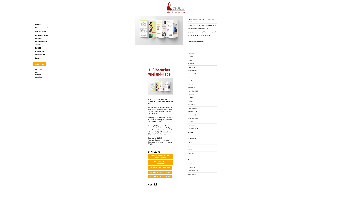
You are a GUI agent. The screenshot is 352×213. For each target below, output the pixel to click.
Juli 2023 (190, 122)
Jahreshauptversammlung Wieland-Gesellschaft (202, 32)
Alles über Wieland (40, 31)
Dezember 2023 (192, 108)
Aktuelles (38, 45)
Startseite (38, 25)
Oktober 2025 (192, 74)
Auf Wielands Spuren (41, 35)
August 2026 (191, 53)
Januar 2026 (191, 67)
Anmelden (191, 164)
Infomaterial (38, 70)
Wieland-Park (39, 38)
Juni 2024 (190, 98)
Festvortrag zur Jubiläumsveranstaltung (199, 35)
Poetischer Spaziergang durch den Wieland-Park (202, 25)
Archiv (189, 146)
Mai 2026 (190, 60)
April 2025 (191, 81)
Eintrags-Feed (192, 167)
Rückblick (38, 48)
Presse (190, 149)
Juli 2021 (190, 132)
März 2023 (191, 125)
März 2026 (191, 63)
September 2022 (193, 128)
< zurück (152, 184)
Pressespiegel (39, 51)
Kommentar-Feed (193, 170)
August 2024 (191, 94)
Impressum (38, 74)
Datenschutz (38, 77)
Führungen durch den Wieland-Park (198, 28)
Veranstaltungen (40, 54)
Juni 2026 (190, 57)
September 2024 (193, 91)
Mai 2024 (190, 101)
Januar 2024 (191, 104)
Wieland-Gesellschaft (41, 28)
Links (36, 72)
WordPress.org (192, 174)
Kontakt (37, 58)
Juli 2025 (190, 77)
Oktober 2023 (192, 115)
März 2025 (191, 84)
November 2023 (192, 111)
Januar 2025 (191, 87)
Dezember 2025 (192, 70)
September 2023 (193, 118)
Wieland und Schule (41, 42)
